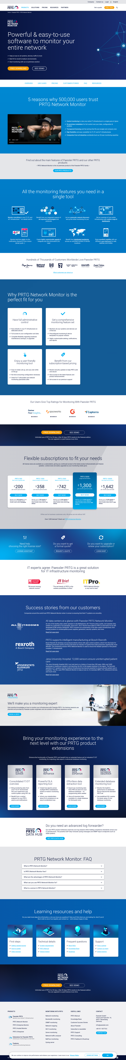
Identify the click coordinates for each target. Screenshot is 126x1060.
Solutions (35, 7)
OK (107, 1055)
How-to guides (16, 949)
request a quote (63, 551)
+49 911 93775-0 (101, 1029)
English (115, 2)
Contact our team (102, 949)
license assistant (25, 551)
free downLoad (52, 432)
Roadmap (72, 952)
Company (91, 2)
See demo (74, 432)
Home (9, 12)
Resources (54, 7)
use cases (42, 83)
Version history (45, 952)
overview (29, 83)
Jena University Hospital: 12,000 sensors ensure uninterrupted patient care (81, 660)
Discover (15, 806)
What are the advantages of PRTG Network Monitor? (43, 877)
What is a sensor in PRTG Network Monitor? (40, 888)
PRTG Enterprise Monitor (73, 519)
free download (18, 68)
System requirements (47, 945)
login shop (101, 551)
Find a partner (101, 945)
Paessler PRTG (15, 12)
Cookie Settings (92, 1055)
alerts (23, 239)
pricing (55, 83)
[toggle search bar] (116, 7)
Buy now (18, 495)
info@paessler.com (102, 1025)
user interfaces (106, 241)
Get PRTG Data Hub (55, 838)
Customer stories (71, 83)
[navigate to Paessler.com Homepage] (13, 7)
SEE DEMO (39, 68)
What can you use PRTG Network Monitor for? (40, 882)
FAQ (85, 83)
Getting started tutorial (18, 945)
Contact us (99, 2)
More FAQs (72, 945)
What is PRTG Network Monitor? (35, 866)
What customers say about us (63, 272)
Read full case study (52, 632)
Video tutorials (16, 952)
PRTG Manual (44, 949)
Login (107, 2)
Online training (102, 952)
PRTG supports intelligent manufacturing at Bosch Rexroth (76, 640)
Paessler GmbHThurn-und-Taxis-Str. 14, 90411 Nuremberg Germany (104, 1018)
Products (25, 7)
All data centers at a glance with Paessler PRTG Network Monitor (79, 620)
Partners (64, 7)
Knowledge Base (74, 949)
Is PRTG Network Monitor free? (35, 871)
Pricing (45, 7)
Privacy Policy (74, 1055)
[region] (63, 1055)
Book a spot (14, 714)
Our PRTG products (63, 171)
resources (96, 83)
